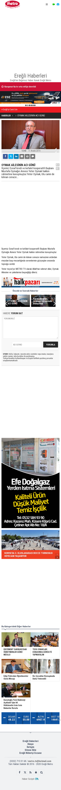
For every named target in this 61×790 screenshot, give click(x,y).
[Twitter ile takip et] (25, 772)
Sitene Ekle (30, 750)
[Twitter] (10, 156)
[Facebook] (5, 156)
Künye (31, 744)
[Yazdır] (27, 156)
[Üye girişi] (36, 772)
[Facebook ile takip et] (19, 772)
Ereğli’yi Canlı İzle (10, 109)
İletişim (30, 747)
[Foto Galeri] (58, 4)
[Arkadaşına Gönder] (21, 156)
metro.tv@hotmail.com (39, 761)
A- (57, 168)
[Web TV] (53, 4)
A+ (57, 164)
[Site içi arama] (41, 772)
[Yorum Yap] (32, 156)
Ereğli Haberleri (30, 741)
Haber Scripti (28, 779)
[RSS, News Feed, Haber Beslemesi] (30, 772)
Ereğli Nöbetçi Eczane (30, 753)
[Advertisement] (30, 39)
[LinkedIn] (16, 156)
